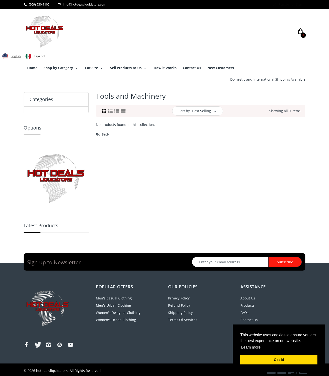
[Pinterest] (59, 345)
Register (284, 4)
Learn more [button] (251, 347)
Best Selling (201, 111)
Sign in (300, 4)
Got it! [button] (279, 360)
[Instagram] (48, 345)
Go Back (102, 134)
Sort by (184, 111)
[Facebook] (26, 345)
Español (39, 56)
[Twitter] (37, 345)
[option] (35, 56)
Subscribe (285, 262)
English (16, 56)
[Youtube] (70, 345)
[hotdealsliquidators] (45, 31)
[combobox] (11, 56)
